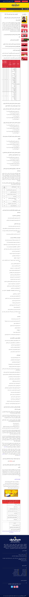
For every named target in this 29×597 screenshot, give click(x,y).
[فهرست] (28, 9)
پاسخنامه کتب (24, 572)
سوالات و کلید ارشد (23, 574)
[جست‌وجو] (22, 9)
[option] (24, 19)
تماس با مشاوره (26, 39)
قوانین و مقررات (16, 570)
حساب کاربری (24, 569)
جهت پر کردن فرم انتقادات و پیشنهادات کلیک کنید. (19, 556)
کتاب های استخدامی (15, 573)
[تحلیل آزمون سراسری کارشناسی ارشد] (24, 32)
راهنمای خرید (24, 570)
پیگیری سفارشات (16, 569)
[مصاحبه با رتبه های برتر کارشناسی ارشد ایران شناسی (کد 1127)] (24, 50)
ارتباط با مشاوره (24, 573)
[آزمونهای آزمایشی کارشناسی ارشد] (24, 41)
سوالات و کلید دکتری (15, 574)
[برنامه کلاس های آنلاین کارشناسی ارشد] (24, 36)
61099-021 (22, 554)
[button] (21, 20)
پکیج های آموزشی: (17, 479)
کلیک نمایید (5, 446)
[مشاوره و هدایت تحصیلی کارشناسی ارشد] (24, 46)
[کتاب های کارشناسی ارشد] (24, 55)
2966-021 (19, 554)
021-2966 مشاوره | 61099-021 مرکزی (8, 1)
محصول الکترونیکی (15, 572)
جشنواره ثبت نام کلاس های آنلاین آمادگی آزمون (20, 575)
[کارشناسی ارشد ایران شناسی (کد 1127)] (24, 60)
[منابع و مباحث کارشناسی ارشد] (24, 27)
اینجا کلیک (11, 461)
